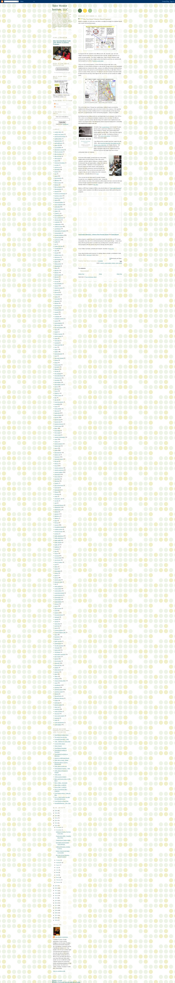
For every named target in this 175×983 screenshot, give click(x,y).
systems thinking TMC (60, 632)
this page (111, 248)
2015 (56, 895)
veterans (57, 672)
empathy (57, 307)
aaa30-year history (59, 134)
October (58, 860)
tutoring (56, 658)
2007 (56, 915)
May (57, 872)
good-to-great (58, 336)
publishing (57, 547)
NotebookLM (58, 489)
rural (56, 564)
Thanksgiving (58, 643)
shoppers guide (58, 582)
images (56, 360)
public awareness (59, 536)
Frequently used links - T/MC (62, 739)
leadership (57, 413)
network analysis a (59, 470)
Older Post (119, 274)
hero (56, 347)
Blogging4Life (58, 189)
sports (56, 606)
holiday (56, 351)
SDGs (56, 566)
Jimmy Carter (58, 395)
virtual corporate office (60, 680)
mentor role (57, 454)
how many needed (59, 358)
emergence (57, 305)
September (59, 862)
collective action (58, 226)
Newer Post (81, 274)
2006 (56, 917)
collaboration (58, 224)
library (56, 428)
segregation (57, 571)
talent (56, 634)
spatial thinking (58, 601)
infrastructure (58, 378)
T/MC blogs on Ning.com (61, 766)
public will (57, 544)
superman (57, 625)
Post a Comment (84, 270)
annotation (57, 169)
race (56, 551)
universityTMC (58, 665)
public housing (58, 542)
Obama (56, 492)
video (56, 674)
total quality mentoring (60, 654)
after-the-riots (58, 156)
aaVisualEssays (58, 143)
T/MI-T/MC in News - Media (61, 760)
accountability (58, 147)
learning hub (58, 421)
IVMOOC (57, 393)
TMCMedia (57, 652)
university (57, 663)
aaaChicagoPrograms (60, 136)
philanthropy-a (58, 509)
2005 (56, 920)
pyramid (57, 549)
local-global (57, 430)
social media (58, 599)
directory (57, 270)
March (58, 877)
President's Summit (59, 527)
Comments (58, 107)
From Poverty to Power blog (61, 801)
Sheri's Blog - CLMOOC (60, 785)
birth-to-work (58, 182)
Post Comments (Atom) (91, 277)
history (56, 349)
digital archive (58, 263)
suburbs (57, 619)
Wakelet (57, 693)
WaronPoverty (58, 696)
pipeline (56, 511)
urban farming (58, 669)
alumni (56, 160)
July (57, 867)
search (56, 568)
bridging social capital (98, 61)
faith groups (57, 325)
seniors (56, 573)
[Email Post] (120, 261)
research (57, 555)
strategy (113, 263)
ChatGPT (57, 213)
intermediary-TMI (59, 384)
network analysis (59, 468)
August (58, 865)
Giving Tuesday (58, 334)
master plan (57, 446)
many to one (58, 435)
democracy (57, 257)
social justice (58, 597)
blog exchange (58, 187)
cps (55, 244)
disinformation (58, 274)
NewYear (57, 481)
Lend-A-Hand (58, 426)
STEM (56, 610)
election (56, 303)
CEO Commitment (59, 209)
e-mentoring (57, 294)
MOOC (56, 463)
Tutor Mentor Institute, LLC (60, 7)
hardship (57, 342)
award (56, 176)
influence (57, 369)
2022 (56, 820)
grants (56, 338)
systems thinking (59, 630)
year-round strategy (59, 715)
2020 (56, 825)
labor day (57, 410)
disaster (57, 272)
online (56, 496)
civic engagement (59, 217)
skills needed (58, 586)
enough (56, 312)
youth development (59, 722)
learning (56, 417)
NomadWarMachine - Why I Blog (63, 803)
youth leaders (58, 724)
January (58, 882)
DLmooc (57, 279)
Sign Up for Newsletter (62, 69)
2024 (56, 815)
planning (57, 514)
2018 (56, 888)
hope (56, 356)
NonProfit (57, 487)
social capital (108, 263)
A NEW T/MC (58, 132)
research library (106, 127)
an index (57, 165)
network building (58, 472)
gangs (56, 329)
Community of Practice (60, 230)
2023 (56, 818)
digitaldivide (57, 266)
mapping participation (60, 437)
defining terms (58, 255)
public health (58, 540)
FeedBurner (65, 124)
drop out (57, 292)
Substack (57, 617)
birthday (57, 184)
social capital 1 (58, 590)
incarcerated (58, 364)
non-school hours (59, 485)
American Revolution (60, 162)
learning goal (58, 419)
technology (57, 636)
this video (95, 184)
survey (56, 628)
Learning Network (59, 424)
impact (56, 362)
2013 (56, 900)
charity (56, 211)
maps (56, 439)
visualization (58, 685)
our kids (57, 500)
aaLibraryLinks (58, 141)
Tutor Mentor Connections (61, 937)
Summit (56, 621)
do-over (56, 281)
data (56, 250)
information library (59, 375)
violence (57, 678)
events (56, 320)
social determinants (59, 593)
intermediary (58, 382)
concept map (58, 237)
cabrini (56, 200)
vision (56, 683)
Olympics (57, 494)
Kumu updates (58, 408)
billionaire (57, 180)
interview (57, 388)
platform (57, 518)
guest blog (57, 340)
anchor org (57, 167)
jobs (56, 397)
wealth (56, 700)
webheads (57, 702)
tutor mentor (119, 263)
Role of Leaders (58, 562)
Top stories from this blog (61, 737)
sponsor (57, 604)
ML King (57, 461)
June (57, 870)
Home (100, 274)
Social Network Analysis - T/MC (62, 768)
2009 (56, 910)
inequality (57, 367)
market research (59, 443)
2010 (56, 908)
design (56, 261)
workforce (57, 709)
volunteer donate (59, 689)
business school (59, 198)
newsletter (57, 478)
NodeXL (57, 483)
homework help (58, 353)
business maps (58, 195)
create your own (59, 246)
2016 (56, 893)
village (56, 676)
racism (56, 553)
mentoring (57, 457)
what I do (57, 707)
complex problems (59, 235)
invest (56, 391)
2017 (56, 890)
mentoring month (59, 459)
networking (57, 474)
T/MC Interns (58, 774)
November (59, 830)
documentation (58, 283)
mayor (56, 448)
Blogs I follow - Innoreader (61, 782)
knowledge (57, 404)
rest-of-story (58, 560)
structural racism (59, 614)
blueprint (57, 191)
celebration (57, 206)
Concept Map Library (60, 743)
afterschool (57, 158)
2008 (56, 912)
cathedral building (59, 202)
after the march (58, 154)
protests (57, 533)
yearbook (57, 718)
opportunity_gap (58, 498)
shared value (58, 579)
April (57, 875)
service (56, 577)
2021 (56, 823)
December (59, 827)
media (56, 450)
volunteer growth (59, 691)
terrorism (57, 639)
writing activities (58, 711)
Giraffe (56, 331)
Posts (57, 104)
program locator (58, 531)
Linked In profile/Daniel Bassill (62, 758)
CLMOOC (57, 222)
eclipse (56, 296)
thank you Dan (58, 641)
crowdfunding (58, 248)
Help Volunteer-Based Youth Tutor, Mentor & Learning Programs (62, 42)
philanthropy (58, 507)
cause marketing (59, 204)
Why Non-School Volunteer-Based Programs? (97, 19)
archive (56, 171)
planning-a (57, 516)
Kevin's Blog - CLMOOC (61, 787)
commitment (58, 228)
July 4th (56, 399)
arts (56, 173)
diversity (57, 277)
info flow (57, 371)
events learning (58, 323)
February (58, 879)
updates (57, 667)
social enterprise (59, 595)
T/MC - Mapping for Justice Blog (62, 741)
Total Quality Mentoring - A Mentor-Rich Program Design (93, 234)
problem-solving (58, 529)
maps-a (56, 441)
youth (56, 720)
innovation (57, 380)
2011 (56, 905)
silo (55, 584)
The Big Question (59, 645)
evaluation (57, 316)
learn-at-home (58, 415)
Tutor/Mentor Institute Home (61, 735)
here (97, 173)
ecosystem (57, 298)
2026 (56, 810)
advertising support (59, 149)
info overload (58, 373)
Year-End (57, 713)
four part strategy (59, 327)
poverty (102, 263)
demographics (58, 259)
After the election (59, 151)
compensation (58, 233)
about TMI (57, 145)
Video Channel (58, 746)
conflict (56, 241)
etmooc (56, 314)
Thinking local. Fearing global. (63, 840)
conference (57, 239)
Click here (88, 255)
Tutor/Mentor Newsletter (61, 748)
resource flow (58, 557)
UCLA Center (58, 661)
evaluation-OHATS (59, 318)
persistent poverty (59, 505)
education (57, 301)
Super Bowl (57, 623)
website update (58, 704)
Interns (56, 386)
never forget (58, 476)
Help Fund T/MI (58, 345)
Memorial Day (58, 452)
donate (56, 285)
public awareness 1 (59, 538)
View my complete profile (59, 971)
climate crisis (58, 219)
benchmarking (58, 178)
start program (58, 608)
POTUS (56, 522)
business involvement (60, 193)
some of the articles (105, 136)
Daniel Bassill (115, 234)
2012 (56, 903)
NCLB (56, 465)
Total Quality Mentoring (115, 188)
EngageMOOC (58, 309)
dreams (56, 290)
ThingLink (57, 647)
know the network (59, 402)
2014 (56, 898)
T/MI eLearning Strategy (60, 776)
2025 (56, 813)
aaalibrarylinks (58, 138)
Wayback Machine (59, 698)
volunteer (57, 687)
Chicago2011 (58, 215)
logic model (57, 432)
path (56, 503)
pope (56, 520)
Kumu (56, 406)
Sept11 (56, 575)
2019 (56, 885)
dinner (56, 268)
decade (56, 252)
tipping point (57, 650)
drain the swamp (59, 288)
